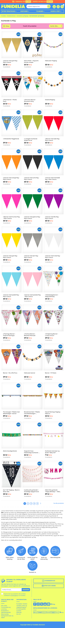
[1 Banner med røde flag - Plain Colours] (53, 122)
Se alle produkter (59, 503)
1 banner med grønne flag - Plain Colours (32, 217)
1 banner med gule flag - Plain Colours (10, 256)
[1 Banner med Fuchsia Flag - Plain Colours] (11, 200)
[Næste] (40, 503)
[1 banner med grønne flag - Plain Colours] (32, 200)
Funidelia (3, 15)
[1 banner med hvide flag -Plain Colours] (53, 239)
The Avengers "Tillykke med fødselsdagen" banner (11, 412)
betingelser (15, 595)
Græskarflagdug (50, 99)
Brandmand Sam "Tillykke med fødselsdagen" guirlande (32, 412)
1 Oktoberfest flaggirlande (11, 139)
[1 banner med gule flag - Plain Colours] (11, 239)
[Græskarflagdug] (53, 83)
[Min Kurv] (62, 6)
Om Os (18, 614)
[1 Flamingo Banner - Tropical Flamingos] (11, 318)
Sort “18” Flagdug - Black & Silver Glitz (11, 490)
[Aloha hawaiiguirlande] (11, 435)
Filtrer (7, 26)
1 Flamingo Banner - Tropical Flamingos (9, 334)
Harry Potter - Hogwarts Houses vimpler (31, 61)
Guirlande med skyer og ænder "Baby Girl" (52, 451)
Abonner (26, 589)
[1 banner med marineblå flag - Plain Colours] (53, 161)
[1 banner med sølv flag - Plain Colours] (32, 239)
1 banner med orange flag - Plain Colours (11, 178)
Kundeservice (49, 580)
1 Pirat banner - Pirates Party (10, 100)
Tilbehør (39, 11)
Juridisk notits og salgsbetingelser (21, 606)
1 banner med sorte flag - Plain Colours (31, 178)
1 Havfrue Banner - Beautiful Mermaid (29, 334)
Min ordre (4, 605)
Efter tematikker (8, 11)
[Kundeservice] (58, 6)
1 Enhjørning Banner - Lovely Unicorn (51, 334)
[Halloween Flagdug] (53, 44)
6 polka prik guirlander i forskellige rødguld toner (31, 490)
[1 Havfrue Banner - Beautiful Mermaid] (32, 318)
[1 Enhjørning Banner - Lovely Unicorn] (53, 318)
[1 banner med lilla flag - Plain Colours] (53, 200)
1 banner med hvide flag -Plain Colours (52, 256)
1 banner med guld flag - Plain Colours (10, 61)
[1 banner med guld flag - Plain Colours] (11, 44)
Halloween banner (29, 373)
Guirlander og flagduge (22, 15)
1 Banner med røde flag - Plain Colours (52, 139)
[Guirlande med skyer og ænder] (53, 435)
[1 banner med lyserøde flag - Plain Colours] (32, 278)
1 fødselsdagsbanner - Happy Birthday (51, 295)
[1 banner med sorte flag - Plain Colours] (32, 161)
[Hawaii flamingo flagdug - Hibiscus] (53, 396)
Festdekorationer (11, 15)
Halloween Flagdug (51, 60)
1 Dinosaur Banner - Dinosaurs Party (30, 100)
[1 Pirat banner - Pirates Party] (11, 83)
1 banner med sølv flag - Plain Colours (31, 256)
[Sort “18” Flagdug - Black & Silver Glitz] (11, 474)
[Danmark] (34, 604)
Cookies (18, 610)
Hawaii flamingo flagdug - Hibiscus (53, 412)
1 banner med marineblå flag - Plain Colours (52, 178)
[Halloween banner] (32, 357)
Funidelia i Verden (21, 604)
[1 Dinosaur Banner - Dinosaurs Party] (32, 83)
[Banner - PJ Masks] (53, 357)
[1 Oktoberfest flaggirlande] (11, 122)
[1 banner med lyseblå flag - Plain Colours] (11, 278)
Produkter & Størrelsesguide (6, 611)
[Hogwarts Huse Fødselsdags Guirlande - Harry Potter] (32, 435)
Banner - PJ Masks (50, 373)
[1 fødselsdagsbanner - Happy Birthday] (53, 278)
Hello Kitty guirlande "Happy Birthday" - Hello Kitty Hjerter (52, 490)
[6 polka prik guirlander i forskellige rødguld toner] (32, 474)
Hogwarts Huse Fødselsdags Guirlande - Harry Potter (31, 451)
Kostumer (24, 11)
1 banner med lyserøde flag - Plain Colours (32, 295)
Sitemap (18, 612)
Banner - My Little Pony (10, 373)
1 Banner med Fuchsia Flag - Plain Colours (11, 217)
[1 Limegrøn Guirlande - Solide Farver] (32, 122)
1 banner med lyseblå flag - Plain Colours (11, 295)
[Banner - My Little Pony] (11, 357)
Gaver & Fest (55, 11)
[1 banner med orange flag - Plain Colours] (11, 161)
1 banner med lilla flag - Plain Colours (52, 217)
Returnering (4, 614)
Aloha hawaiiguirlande (10, 451)
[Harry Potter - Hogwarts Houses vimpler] (32, 44)
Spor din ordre (50, 586)
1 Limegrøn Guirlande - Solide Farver (31, 139)
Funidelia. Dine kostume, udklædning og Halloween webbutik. (13, 6)
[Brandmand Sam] (32, 396)
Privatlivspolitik (21, 609)
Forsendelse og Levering (5, 608)
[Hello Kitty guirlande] (53, 474)
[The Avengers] (11, 396)
